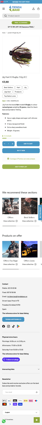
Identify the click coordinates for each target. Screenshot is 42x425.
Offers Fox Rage (10, 260)
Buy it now (21, 150)
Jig (25, 87)
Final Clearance (21, 22)
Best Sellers (8, 87)
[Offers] (10, 206)
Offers (10, 217)
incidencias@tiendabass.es (17, 296)
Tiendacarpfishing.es (13, 319)
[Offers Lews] (29, 249)
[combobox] (21, 16)
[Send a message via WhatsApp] (3, 421)
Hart (18, 87)
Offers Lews (29, 260)
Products (18, 92)
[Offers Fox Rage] (10, 249)
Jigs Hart (7, 92)
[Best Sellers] (29, 206)
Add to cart (28, 144)
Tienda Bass (9, 419)
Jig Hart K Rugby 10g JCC (14, 32)
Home (3, 32)
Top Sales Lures (10, 96)
